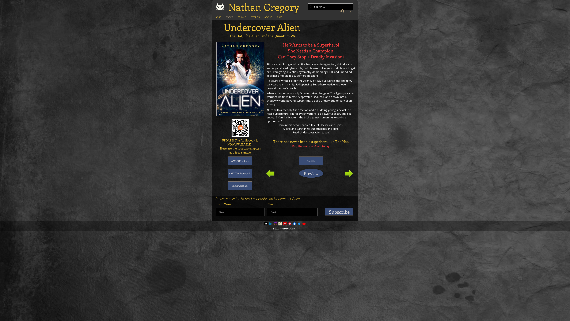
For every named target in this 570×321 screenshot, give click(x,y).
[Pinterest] (290, 223)
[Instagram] (275, 223)
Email (271, 204)
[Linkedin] (271, 223)
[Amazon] (266, 223)
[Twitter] (299, 223)
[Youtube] (304, 223)
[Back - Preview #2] (270, 173)
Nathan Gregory (263, 6)
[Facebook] (294, 223)
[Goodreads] (280, 223)
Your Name (223, 204)
